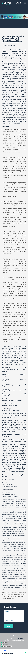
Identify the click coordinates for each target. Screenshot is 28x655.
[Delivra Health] (6, 3)
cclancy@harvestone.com (11, 486)
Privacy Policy (5, 642)
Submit (8, 626)
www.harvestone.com (17, 472)
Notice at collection (7, 653)
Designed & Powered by (14, 639)
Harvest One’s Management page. (14, 416)
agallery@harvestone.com (10, 496)
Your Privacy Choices (13, 650)
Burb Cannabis (15, 468)
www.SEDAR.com (9, 431)
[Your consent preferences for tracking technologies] (25, 652)
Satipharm (12, 463)
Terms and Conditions (6, 646)
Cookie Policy (5, 644)
